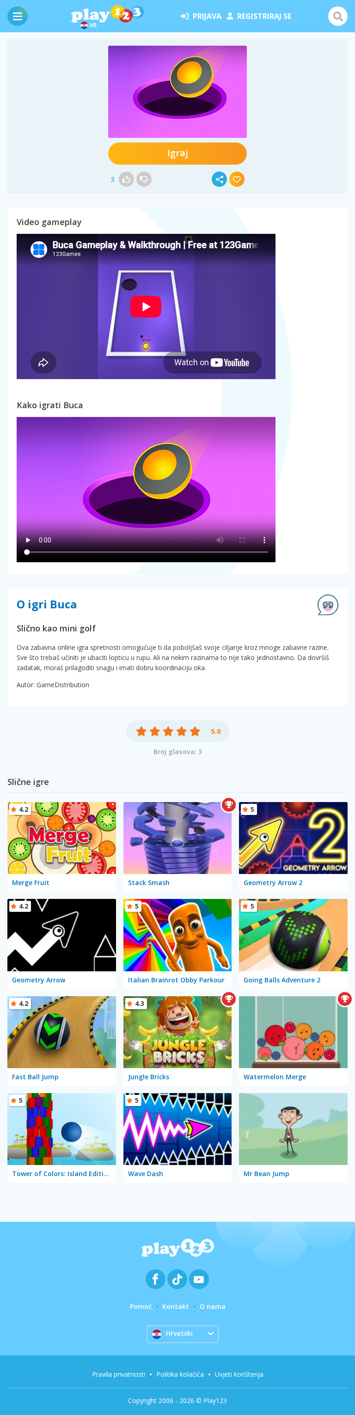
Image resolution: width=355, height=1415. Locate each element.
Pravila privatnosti (118, 1374)
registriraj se (264, 16)
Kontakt (175, 1306)
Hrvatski (179, 1333)
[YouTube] (199, 1279)
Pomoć (141, 1306)
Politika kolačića (180, 1374)
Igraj (177, 153)
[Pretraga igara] (338, 16)
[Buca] (177, 92)
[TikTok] (177, 1279)
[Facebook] (155, 1279)
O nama (213, 1306)
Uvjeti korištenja (239, 1374)
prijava (207, 16)
